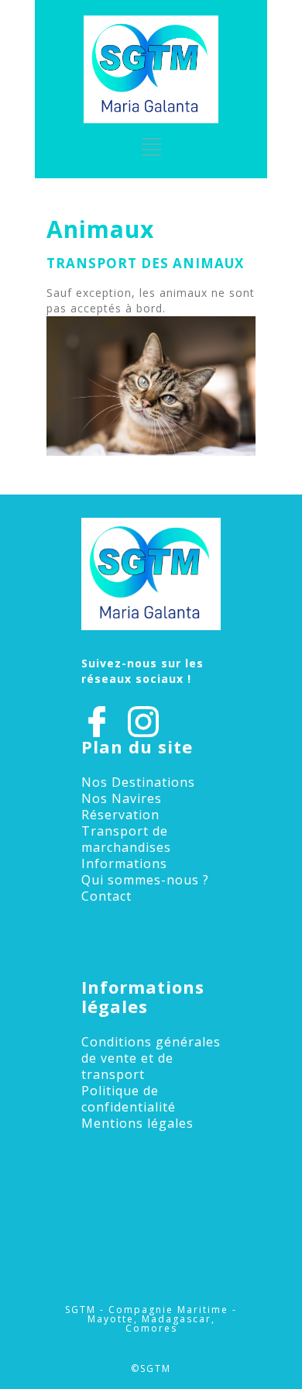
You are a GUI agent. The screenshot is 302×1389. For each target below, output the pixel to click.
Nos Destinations (138, 782)
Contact (106, 896)
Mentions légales (137, 1123)
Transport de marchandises (126, 839)
